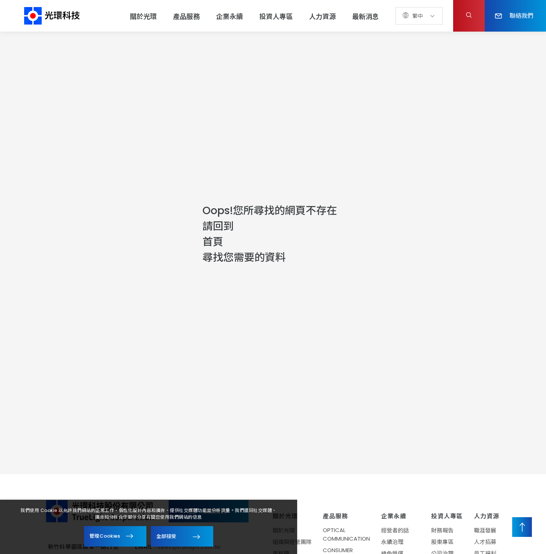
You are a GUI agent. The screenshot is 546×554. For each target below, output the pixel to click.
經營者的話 (395, 530)
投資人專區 (276, 16)
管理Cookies (105, 535)
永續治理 (392, 542)
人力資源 (322, 16)
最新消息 (365, 16)
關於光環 (143, 16)
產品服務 (186, 16)
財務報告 (442, 530)
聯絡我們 (521, 15)
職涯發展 (485, 530)
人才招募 (485, 542)
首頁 (212, 242)
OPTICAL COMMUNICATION (346, 534)
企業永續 (229, 16)
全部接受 (166, 535)
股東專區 (442, 542)
